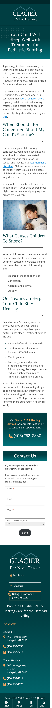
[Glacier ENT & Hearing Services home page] (25, 13)
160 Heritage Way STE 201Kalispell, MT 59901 (18, 669)
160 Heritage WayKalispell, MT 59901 (18, 638)
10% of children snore (32, 98)
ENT (5, 116)
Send (25, 532)
